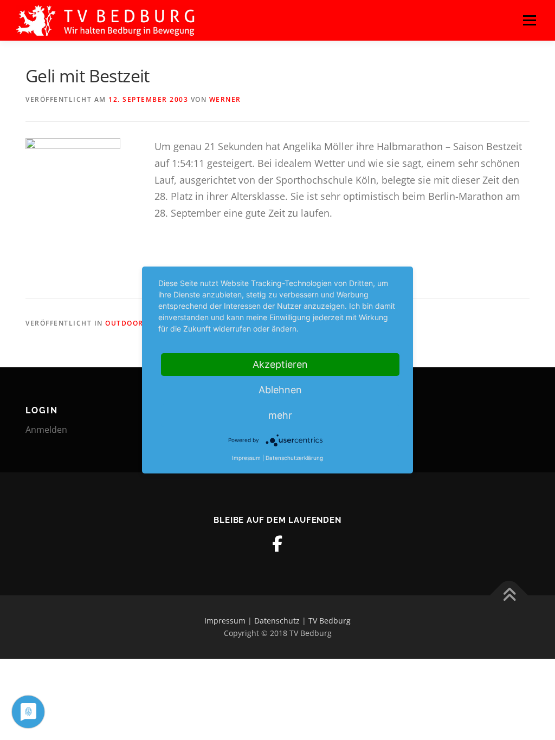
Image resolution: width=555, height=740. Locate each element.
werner (225, 99)
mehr (280, 415)
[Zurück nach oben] (509, 595)
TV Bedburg (329, 620)
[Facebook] (277, 544)
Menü (529, 20)
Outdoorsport (136, 323)
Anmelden (46, 430)
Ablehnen (280, 389)
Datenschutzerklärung (294, 458)
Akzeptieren (280, 364)
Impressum (225, 620)
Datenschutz (277, 620)
